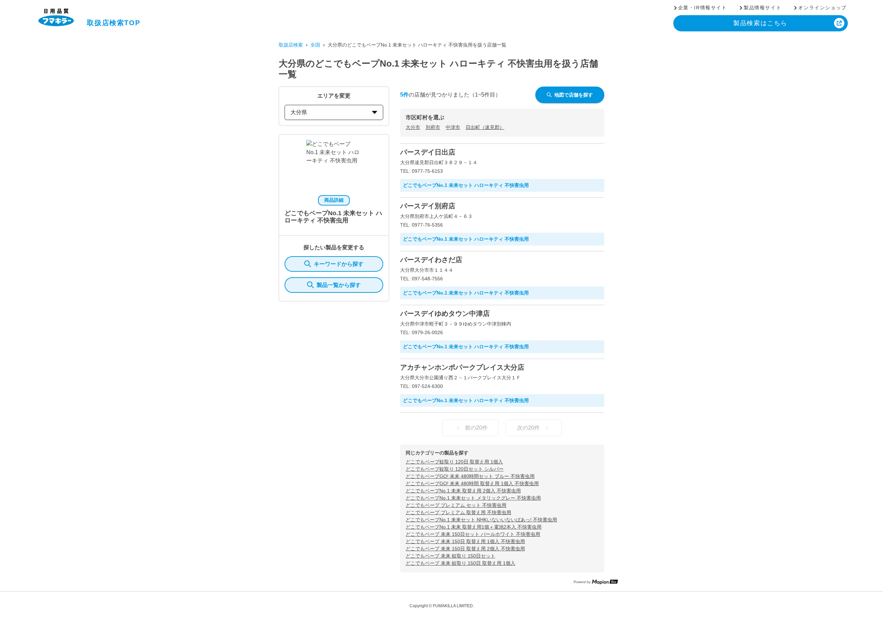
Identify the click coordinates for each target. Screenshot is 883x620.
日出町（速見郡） (485, 127)
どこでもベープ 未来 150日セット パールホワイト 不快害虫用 (473, 534)
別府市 (433, 127)
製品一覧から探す (339, 285)
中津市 (453, 127)
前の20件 (476, 428)
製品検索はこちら (760, 23)
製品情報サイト (762, 7)
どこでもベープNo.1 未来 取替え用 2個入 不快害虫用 (463, 490)
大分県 (298, 112)
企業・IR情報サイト (702, 7)
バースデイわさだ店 (431, 259)
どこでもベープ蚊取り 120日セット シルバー (455, 469)
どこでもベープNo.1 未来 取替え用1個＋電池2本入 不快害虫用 (474, 527)
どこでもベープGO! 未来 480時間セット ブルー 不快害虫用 (470, 476)
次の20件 (528, 428)
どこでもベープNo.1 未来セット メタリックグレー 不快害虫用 (473, 498)
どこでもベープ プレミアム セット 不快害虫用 (456, 505)
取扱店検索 (291, 45)
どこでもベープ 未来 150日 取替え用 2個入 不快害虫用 (465, 548)
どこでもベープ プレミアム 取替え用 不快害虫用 (458, 512)
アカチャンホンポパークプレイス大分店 (462, 367)
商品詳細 (334, 200)
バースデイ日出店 (427, 152)
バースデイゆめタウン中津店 (445, 313)
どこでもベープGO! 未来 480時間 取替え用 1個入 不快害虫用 (472, 483)
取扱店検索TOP (113, 23)
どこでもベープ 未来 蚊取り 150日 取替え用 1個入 (460, 563)
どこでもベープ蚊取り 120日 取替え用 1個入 (454, 461)
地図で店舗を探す (573, 95)
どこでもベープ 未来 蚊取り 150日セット (450, 556)
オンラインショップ (822, 7)
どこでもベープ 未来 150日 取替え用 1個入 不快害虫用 (465, 541)
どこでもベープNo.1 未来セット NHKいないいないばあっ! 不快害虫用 (481, 519)
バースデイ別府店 (427, 206)
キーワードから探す (339, 264)
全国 (315, 45)
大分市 (413, 127)
